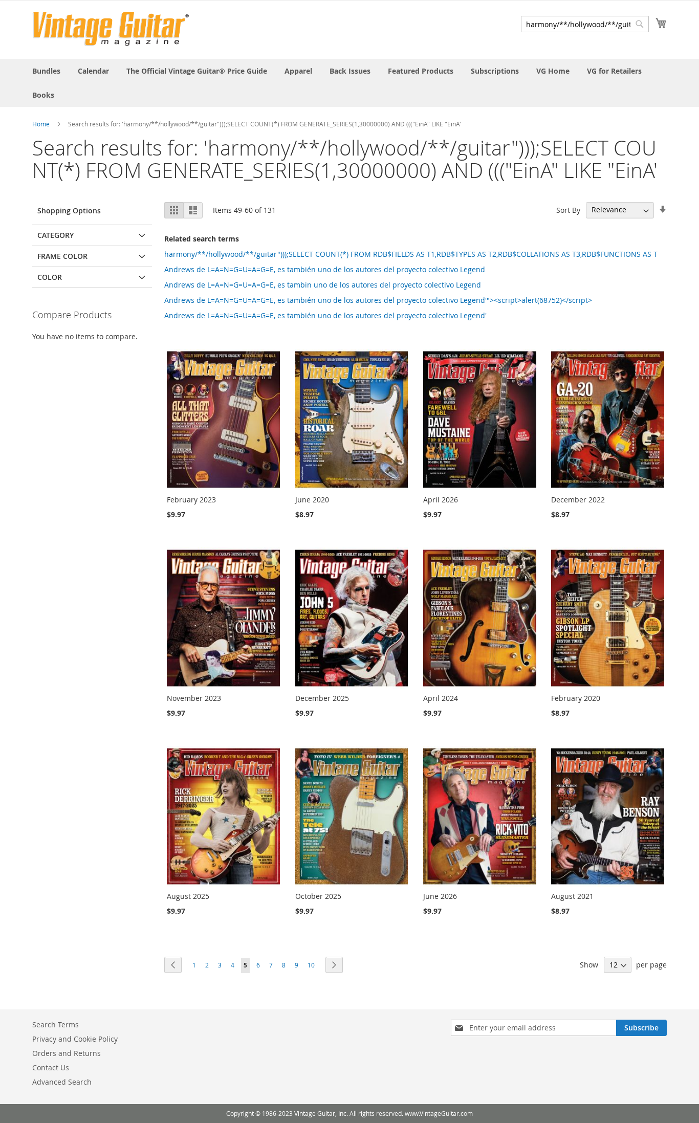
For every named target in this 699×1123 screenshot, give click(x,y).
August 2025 (188, 896)
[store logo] (110, 29)
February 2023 (191, 499)
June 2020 (312, 499)
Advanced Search (62, 1082)
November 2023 (194, 698)
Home (41, 124)
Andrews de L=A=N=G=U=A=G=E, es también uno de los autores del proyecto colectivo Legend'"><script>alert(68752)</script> (378, 300)
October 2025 (318, 896)
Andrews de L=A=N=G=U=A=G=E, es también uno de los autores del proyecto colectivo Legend (324, 269)
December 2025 (322, 698)
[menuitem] (46, 71)
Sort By (568, 209)
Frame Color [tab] (62, 256)
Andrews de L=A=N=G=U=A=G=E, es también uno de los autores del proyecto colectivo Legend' (325, 315)
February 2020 (575, 698)
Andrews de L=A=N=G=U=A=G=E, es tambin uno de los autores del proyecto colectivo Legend (322, 285)
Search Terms (55, 1024)
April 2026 (440, 499)
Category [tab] (55, 235)
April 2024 (440, 698)
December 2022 (578, 499)
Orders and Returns (66, 1053)
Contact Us (50, 1067)
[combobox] (585, 24)
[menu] (349, 83)
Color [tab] (49, 277)
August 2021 (572, 896)
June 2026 (440, 896)
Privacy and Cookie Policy (75, 1039)
